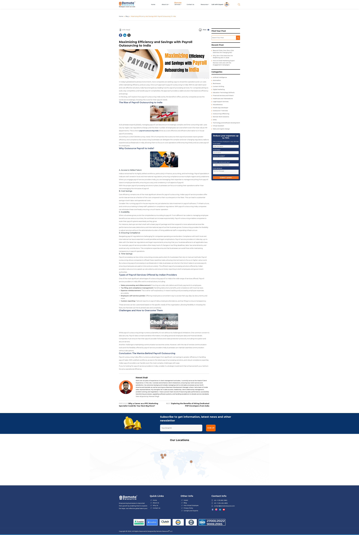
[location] (191, 462)
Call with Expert (217, 4)
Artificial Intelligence (220, 77)
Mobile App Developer (220, 108)
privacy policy (188, 508)
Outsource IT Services (220, 111)
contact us (156, 508)
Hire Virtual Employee (191, 505)
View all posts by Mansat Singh (147, 396)
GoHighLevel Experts (191, 511)
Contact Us (190, 4)
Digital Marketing (219, 89)
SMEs (215, 120)
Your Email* (216, 150)
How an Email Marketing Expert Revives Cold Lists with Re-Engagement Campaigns (224, 63)
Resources (204, 4)
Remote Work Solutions (221, 117)
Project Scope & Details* (221, 162)
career (186, 500)
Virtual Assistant (218, 126)
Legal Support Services (220, 101)
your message (217, 168)
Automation (217, 80)
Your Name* (216, 143)
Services (177, 4)
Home (153, 4)
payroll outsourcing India (148, 131)
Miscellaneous (218, 104)
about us (156, 503)
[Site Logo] (133, 3)
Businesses (217, 83)
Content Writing (218, 86)
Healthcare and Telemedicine (223, 98)
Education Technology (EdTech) (223, 92)
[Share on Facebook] (120, 35)
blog (185, 503)
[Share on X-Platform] (129, 35)
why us (155, 505)
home (155, 500)
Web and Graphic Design (221, 129)
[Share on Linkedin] (124, 35)
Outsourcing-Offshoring (221, 114)
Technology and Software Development (226, 123)
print (204, 30)
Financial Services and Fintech (223, 95)
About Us (165, 4)
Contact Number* (219, 156)
